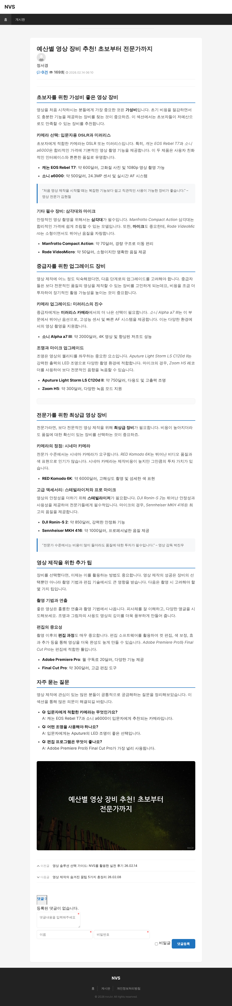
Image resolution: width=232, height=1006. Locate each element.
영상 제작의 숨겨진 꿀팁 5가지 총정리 (80, 877)
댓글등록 (183, 944)
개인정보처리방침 (128, 988)
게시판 (20, 19)
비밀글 (165, 943)
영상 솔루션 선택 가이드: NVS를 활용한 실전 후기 (88, 865)
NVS (10, 7)
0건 (44, 72)
